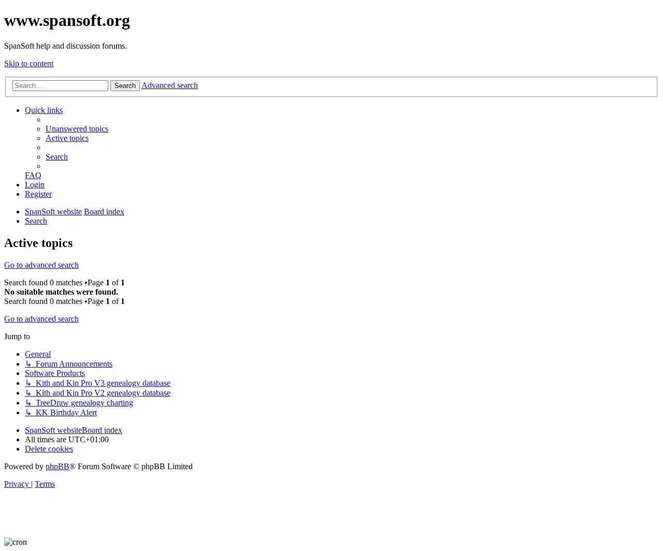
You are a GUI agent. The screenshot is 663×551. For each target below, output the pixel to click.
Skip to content (28, 63)
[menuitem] (77, 128)
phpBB (57, 466)
